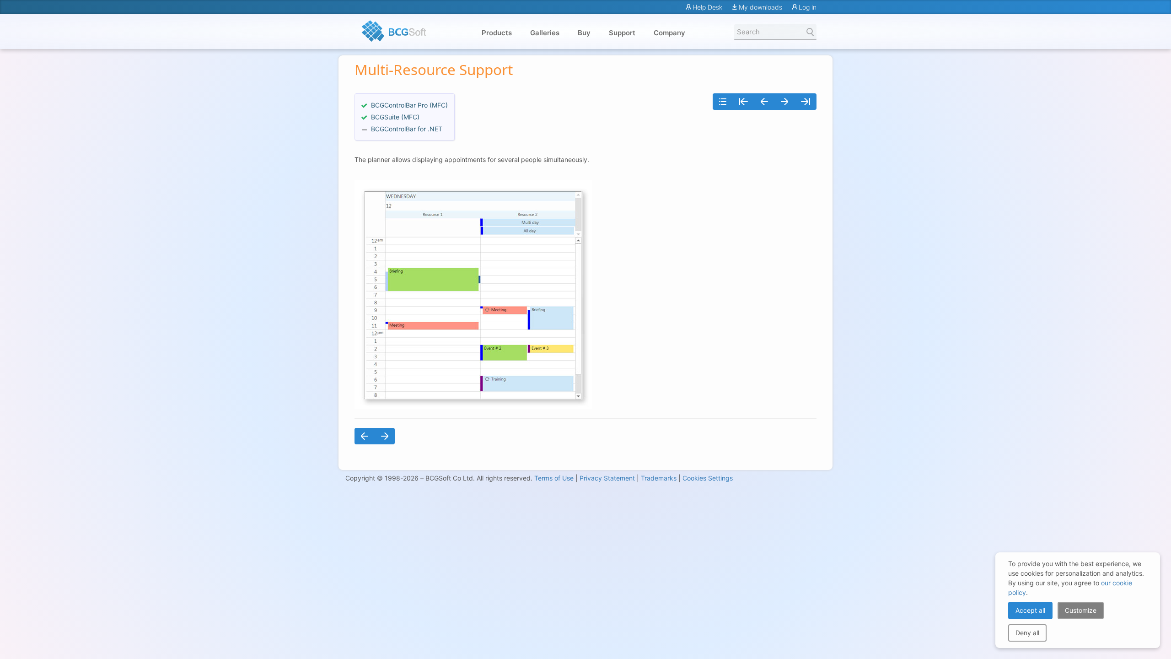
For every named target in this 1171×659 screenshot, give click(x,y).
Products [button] (497, 32)
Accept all (1030, 610)
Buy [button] (584, 32)
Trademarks (659, 478)
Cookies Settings (707, 478)
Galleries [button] (544, 32)
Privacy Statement (607, 478)
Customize (1080, 610)
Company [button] (669, 32)
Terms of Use (554, 478)
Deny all (1027, 633)
